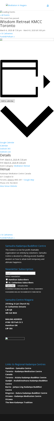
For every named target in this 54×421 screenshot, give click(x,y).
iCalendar (4, 145)
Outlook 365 (5, 148)
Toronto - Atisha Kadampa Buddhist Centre (25, 377)
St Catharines (6, 33)
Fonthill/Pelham (7, 36)
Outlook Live (5, 152)
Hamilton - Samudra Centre (18, 368)
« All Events (5, 15)
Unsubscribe (23, 285)
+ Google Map (28, 180)
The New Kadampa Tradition (19, 402)
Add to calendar (7, 101)
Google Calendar (7, 142)
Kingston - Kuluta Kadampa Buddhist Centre (26, 393)
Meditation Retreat (22, 166)
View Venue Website (8, 186)
